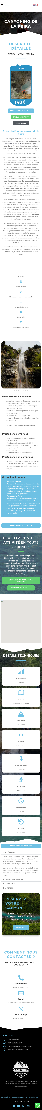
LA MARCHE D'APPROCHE (14, 879)
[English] (34, 4)
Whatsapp (21, 1014)
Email (21, 999)
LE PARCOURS (10, 884)
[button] (30, 4)
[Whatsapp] (21, 1009)
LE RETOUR (9, 888)
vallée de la (13, 143)
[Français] (36, 4)
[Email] (21, 993)
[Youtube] (18, 1106)
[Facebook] (14, 1106)
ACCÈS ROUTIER (11, 852)
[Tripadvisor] (28, 1106)
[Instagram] (23, 1106)
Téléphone (21, 983)
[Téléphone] (21, 978)
